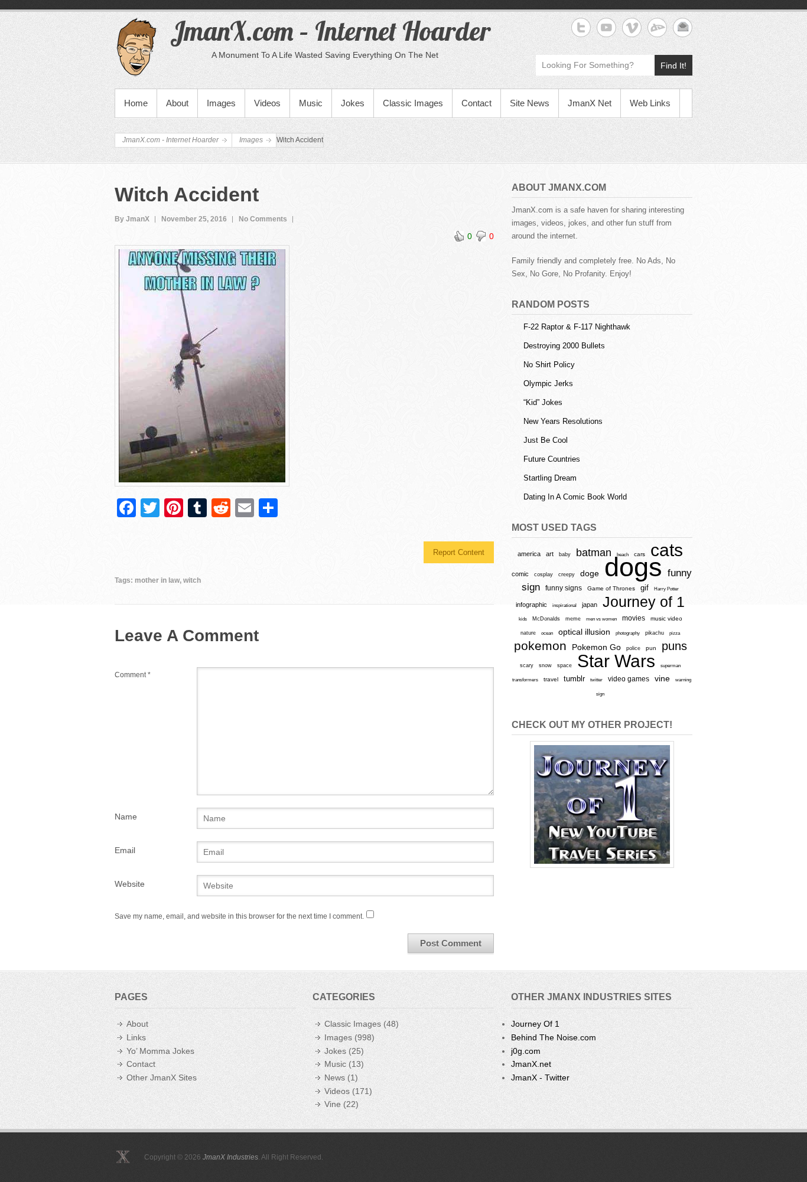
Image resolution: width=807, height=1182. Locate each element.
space (564, 665)
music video (666, 618)
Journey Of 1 (535, 1023)
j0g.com (526, 1051)
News (334, 1077)
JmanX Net (589, 103)
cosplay (543, 574)
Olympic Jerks (548, 383)
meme (573, 618)
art (550, 553)
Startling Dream (550, 478)
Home (136, 103)
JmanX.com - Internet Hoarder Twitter (581, 27)
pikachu (654, 633)
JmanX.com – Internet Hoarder (330, 30)
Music (311, 103)
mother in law (157, 580)
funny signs (563, 588)
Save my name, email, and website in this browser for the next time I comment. (239, 916)
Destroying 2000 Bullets (564, 345)
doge (589, 573)
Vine (332, 1104)
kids (523, 619)
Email (125, 850)
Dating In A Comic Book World (575, 496)
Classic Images (413, 103)
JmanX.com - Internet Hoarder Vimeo (632, 27)
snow (545, 665)
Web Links (650, 103)
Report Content (458, 552)
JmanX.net (531, 1064)
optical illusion (584, 631)
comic (520, 573)
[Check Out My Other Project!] (602, 804)
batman (593, 553)
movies (633, 618)
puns (674, 645)
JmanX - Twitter (540, 1077)
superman (670, 665)
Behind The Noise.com (553, 1037)
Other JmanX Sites (161, 1077)
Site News (529, 103)
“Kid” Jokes (542, 402)
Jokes (353, 103)
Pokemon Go (596, 647)
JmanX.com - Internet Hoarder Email (682, 27)
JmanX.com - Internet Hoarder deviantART (657, 27)
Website (130, 884)
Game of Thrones (611, 588)
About (177, 103)
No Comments (263, 219)
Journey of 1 (644, 602)
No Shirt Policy (549, 364)
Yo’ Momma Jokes (160, 1051)
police (633, 648)
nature (528, 633)
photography (628, 633)
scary (526, 665)
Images (221, 103)
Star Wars (616, 661)
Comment (133, 675)
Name (126, 816)
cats (666, 550)
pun (651, 648)
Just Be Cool (545, 440)
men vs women (601, 619)
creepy (566, 574)
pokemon (540, 646)
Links (136, 1037)
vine (662, 678)
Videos (267, 103)
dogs (633, 567)
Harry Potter (666, 589)
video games (628, 679)
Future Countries (551, 459)
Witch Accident (187, 194)
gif (644, 587)
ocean (547, 633)
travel (551, 679)
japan (589, 604)
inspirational (564, 605)
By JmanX (132, 219)
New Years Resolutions (563, 421)
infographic (531, 604)
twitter (596, 680)
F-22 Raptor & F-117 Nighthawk (576, 326)
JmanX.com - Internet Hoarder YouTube (606, 27)
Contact (476, 103)
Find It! (673, 65)
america (529, 553)
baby (565, 554)
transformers (525, 680)
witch (192, 580)
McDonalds (546, 618)
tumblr (574, 678)
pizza (674, 633)
